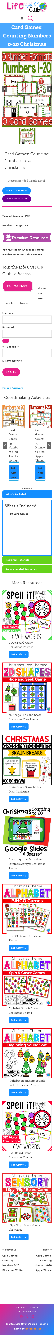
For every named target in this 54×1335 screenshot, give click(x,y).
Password (8, 327)
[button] (27, 136)
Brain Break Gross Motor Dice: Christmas (25, 789)
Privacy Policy (27, 1312)
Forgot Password (12, 388)
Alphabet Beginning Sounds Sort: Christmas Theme (27, 1083)
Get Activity (14, 473)
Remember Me (13, 360)
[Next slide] (49, 89)
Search (34, 1307)
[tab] (22, 488)
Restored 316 (33, 1328)
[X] (27, 1316)
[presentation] (13, 416)
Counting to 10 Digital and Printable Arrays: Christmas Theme (27, 864)
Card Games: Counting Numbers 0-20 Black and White (12, 1260)
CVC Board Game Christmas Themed (21, 1155)
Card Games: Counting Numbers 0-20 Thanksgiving (13, 445)
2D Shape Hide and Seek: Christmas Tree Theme (25, 717)
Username (8, 313)
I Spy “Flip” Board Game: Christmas (25, 1227)
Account (20, 1307)
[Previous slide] (4, 89)
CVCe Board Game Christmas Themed (21, 645)
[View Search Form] (30, 18)
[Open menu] (22, 18)
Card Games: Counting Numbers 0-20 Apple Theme (40, 445)
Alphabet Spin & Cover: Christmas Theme (24, 1010)
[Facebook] (21, 1316)
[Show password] (5, 341)
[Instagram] (32, 1316)
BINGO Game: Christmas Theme (25, 938)
